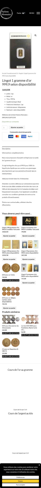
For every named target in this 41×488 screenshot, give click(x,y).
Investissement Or (12, 73)
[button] (35, 35)
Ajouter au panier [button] (9, 236)
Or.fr (25, 409)
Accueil (4, 73)
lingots (21, 73)
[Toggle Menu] (38, 13)
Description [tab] (6, 149)
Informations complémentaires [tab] (13, 153)
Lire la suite (10, 280)
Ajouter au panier (17, 127)
